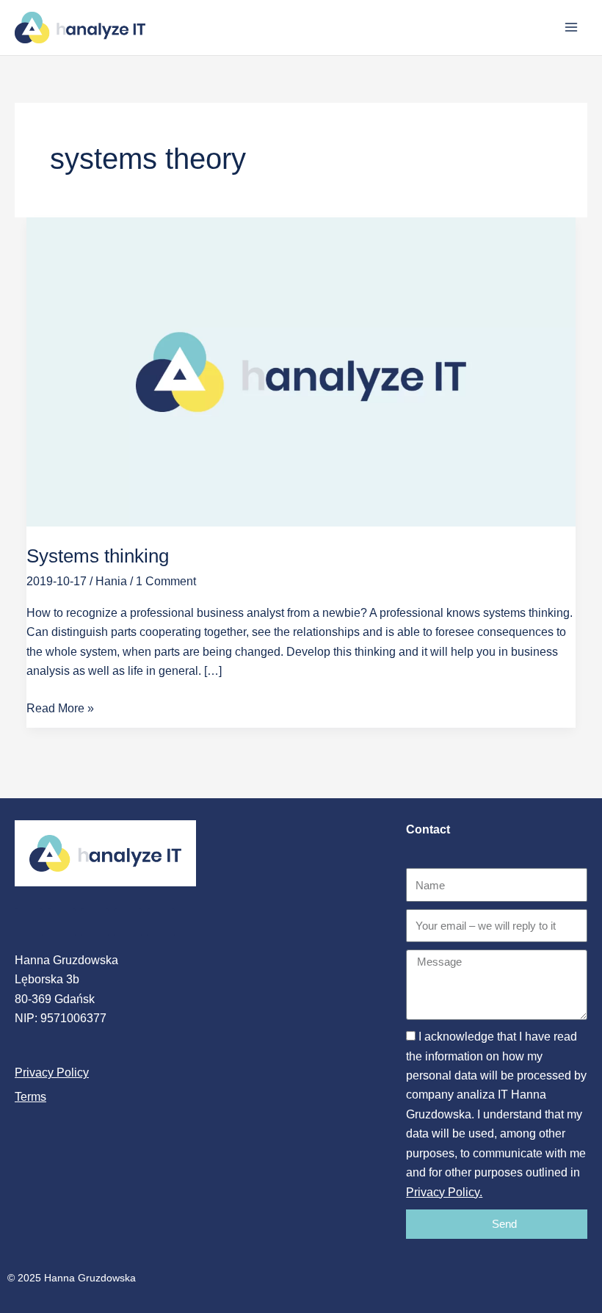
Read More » (60, 707)
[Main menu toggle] (571, 27)
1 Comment (166, 581)
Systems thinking (97, 556)
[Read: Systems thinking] (301, 371)
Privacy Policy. (444, 1192)
